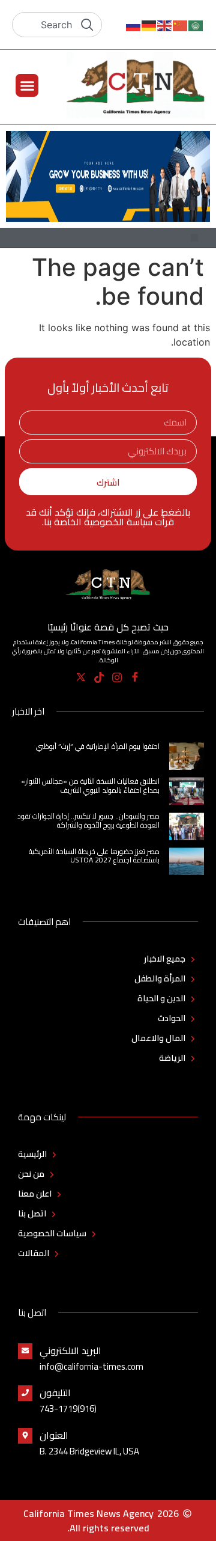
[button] (27, 85)
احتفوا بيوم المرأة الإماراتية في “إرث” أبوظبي (98, 746)
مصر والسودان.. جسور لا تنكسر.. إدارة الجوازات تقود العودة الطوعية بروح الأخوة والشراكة (88, 820)
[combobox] (57, 24)
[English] (165, 25)
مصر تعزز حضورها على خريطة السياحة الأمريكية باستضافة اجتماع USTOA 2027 (94, 855)
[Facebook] (135, 677)
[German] (149, 25)
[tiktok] (99, 677)
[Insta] (117, 677)
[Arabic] (196, 25)
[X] (81, 677)
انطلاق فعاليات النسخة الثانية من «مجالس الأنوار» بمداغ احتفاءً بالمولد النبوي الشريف (90, 785)
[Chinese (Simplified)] (180, 25)
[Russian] (134, 25)
